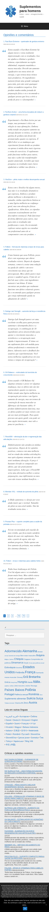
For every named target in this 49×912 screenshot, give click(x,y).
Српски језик (23, 738)
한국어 (24, 731)
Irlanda (29, 682)
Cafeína (11, 659)
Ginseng (19, 677)
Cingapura (27, 659)
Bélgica (7, 659)
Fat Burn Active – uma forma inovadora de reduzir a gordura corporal (23, 772)
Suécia (31, 698)
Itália (36, 682)
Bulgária (40, 655)
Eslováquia (10, 667)
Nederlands (33, 731)
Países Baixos (14, 690)
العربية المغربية (12, 716)
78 (19, 616)
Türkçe (9, 741)
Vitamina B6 (19, 703)
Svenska (34, 738)
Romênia (33, 694)
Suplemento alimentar (15, 698)
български (24, 716)
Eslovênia (19, 667)
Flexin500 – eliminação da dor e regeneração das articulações (20, 832)
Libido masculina (19, 686)
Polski (8, 734)
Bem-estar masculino (28, 655)
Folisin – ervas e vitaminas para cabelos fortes (23, 561)
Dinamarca (17, 662)
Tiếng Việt (29, 741)
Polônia (30, 690)
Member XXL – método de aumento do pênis (21, 492)
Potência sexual (21, 694)
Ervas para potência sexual (36, 663)
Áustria (33, 702)
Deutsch (16, 720)
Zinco (26, 703)
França (30, 672)
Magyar (18, 727)
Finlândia (19, 672)
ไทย (41, 738)
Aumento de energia (14, 655)
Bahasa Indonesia (30, 727)
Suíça (39, 698)
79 (23, 616)
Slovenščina (11, 738)
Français (25, 723)
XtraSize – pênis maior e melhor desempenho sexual (25, 179)
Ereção (26, 663)
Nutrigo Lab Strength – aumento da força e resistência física (22, 809)
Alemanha (29, 651)
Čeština (34, 716)
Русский (25, 734)
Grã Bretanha (31, 677)
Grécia (7, 682)
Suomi (17, 723)
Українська (18, 741)
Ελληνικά (26, 720)
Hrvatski (9, 727)
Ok (25, 908)
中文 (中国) (10, 745)
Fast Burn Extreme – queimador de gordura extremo (24, 41)
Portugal (9, 694)
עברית (33, 723)
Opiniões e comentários (18, 35)
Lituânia (27, 686)
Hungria (22, 681)
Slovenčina (35, 734)
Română (16, 734)
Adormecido (13, 651)
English (34, 720)
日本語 (16, 731)
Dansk (8, 720)
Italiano (9, 731)
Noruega (34, 686)
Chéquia (18, 659)
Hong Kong (14, 682)
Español (9, 723)
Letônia (11, 686)
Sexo (41, 694)
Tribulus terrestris (9, 703)
